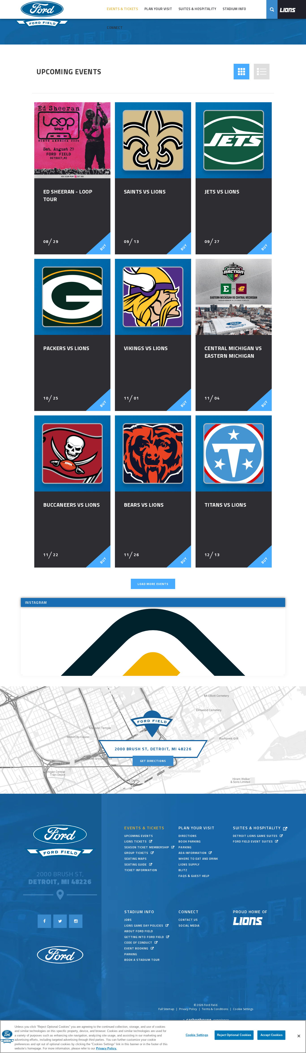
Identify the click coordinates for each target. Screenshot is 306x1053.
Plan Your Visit (158, 8)
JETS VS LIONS (222, 191)
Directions (187, 836)
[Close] (299, 1036)
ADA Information (193, 853)
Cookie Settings (243, 1009)
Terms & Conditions (215, 1009)
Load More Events (153, 584)
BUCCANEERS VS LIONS (71, 505)
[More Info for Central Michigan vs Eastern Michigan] (234, 297)
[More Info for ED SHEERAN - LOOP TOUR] (72, 140)
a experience (206, 1020)
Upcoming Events (138, 836)
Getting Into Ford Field (144, 937)
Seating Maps (135, 858)
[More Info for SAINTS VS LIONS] (153, 140)
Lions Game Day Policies (143, 925)
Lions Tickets (135, 841)
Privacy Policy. (106, 1048)
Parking (185, 847)
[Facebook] (44, 921)
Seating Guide (135, 864)
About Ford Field (138, 931)
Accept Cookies (271, 1035)
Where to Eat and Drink (198, 858)
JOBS (128, 919)
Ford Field (42, 19)
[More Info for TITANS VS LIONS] (234, 453)
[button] (241, 71)
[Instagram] (75, 921)
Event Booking (136, 948)
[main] (153, 365)
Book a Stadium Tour (142, 959)
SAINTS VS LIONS (145, 191)
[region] (153, 1036)
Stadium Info (234, 8)
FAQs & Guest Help (194, 876)
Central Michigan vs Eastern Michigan (233, 352)
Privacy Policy (188, 1009)
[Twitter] (60, 921)
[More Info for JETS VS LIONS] (234, 140)
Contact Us (188, 919)
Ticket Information (140, 870)
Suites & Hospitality (197, 8)
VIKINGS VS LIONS (146, 348)
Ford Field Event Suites (253, 841)
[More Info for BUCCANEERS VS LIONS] (72, 453)
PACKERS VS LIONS (66, 348)
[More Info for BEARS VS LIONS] (153, 453)
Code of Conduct (138, 942)
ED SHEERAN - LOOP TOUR (67, 195)
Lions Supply (189, 864)
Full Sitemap (166, 1009)
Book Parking (189, 841)
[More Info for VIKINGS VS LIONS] (153, 297)
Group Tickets (136, 853)
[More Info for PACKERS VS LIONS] (72, 297)
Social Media (189, 925)
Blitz (183, 870)
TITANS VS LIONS (225, 505)
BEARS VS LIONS (144, 505)
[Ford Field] (60, 841)
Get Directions (153, 761)
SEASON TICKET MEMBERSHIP (146, 847)
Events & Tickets (122, 8)
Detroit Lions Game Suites (255, 836)
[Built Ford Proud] (60, 955)
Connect (115, 27)
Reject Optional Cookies (234, 1035)
